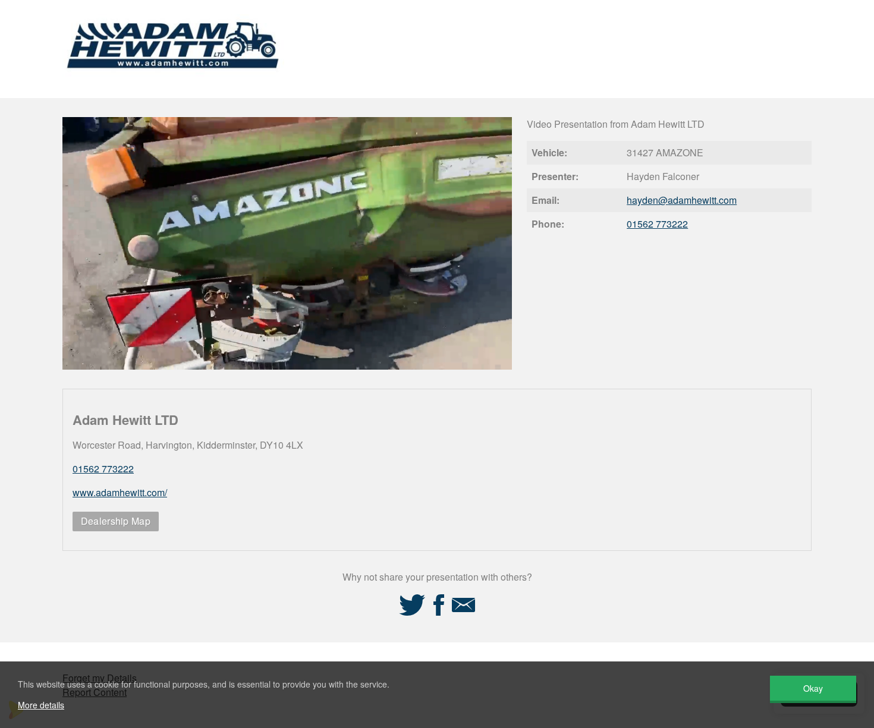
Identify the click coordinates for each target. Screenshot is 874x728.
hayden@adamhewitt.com (682, 200)
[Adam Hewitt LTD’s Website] (173, 82)
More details (41, 705)
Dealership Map (115, 521)
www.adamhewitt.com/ (120, 492)
